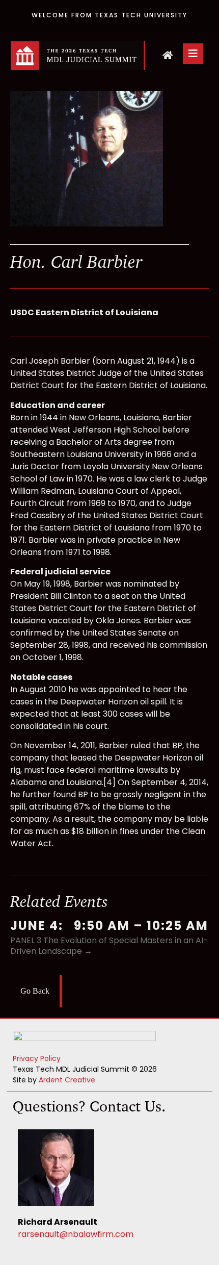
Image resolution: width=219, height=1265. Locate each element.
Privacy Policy (37, 1058)
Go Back (34, 990)
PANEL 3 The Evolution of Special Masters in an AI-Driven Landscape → (109, 945)
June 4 (34, 925)
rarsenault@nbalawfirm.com (75, 1234)
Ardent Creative (67, 1080)
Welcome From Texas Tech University (109, 15)
